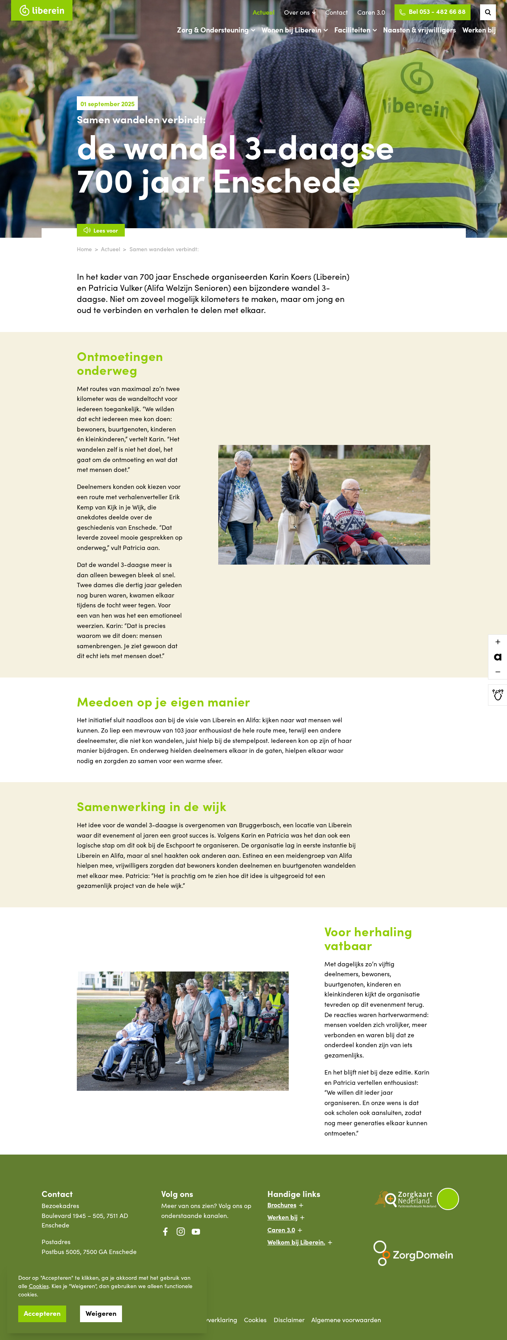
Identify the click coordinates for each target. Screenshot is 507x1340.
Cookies (39, 1286)
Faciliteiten (352, 29)
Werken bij (479, 29)
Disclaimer (289, 1319)
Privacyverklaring (212, 1319)
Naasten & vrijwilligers (419, 29)
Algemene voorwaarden (346, 1319)
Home (84, 249)
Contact (336, 12)
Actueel (263, 12)
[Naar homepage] (41, 10)
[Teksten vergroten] (497, 641)
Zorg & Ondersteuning (213, 29)
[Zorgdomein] (420, 1253)
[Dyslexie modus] (497, 695)
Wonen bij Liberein (291, 29)
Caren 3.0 (371, 12)
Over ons (297, 12)
